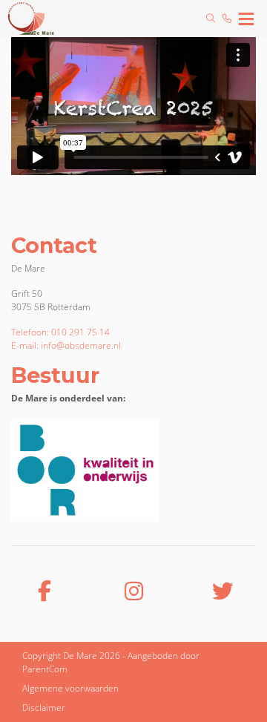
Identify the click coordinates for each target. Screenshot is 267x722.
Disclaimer (43, 707)
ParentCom (44, 669)
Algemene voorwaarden (70, 688)
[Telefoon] (226, 18)
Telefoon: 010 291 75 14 (60, 332)
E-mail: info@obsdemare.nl (66, 345)
